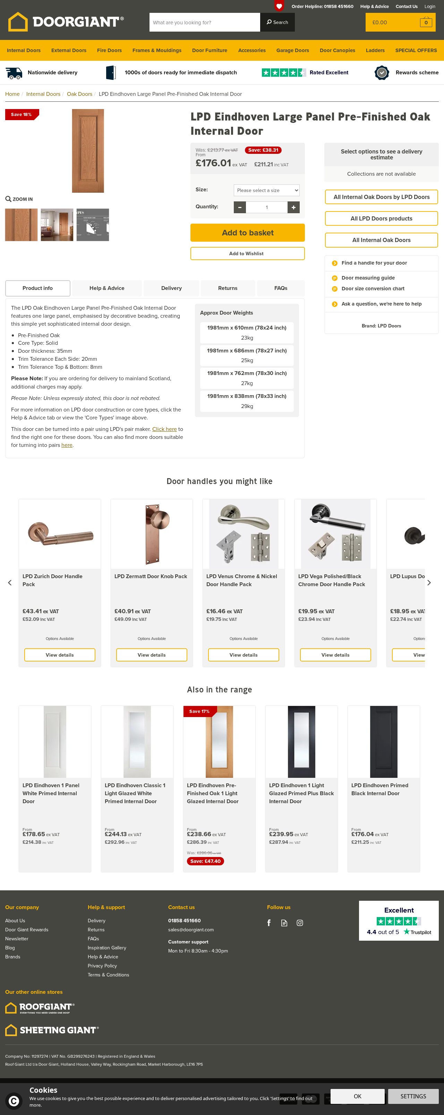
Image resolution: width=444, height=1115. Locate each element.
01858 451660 (184, 920)
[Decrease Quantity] (240, 207)
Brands (12, 956)
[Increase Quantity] (294, 207)
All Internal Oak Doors (381, 240)
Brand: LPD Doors (381, 325)
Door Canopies (337, 50)
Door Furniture (209, 50)
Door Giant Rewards (27, 929)
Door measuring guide (368, 278)
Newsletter (16, 938)
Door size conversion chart (373, 288)
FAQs (281, 288)
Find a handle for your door (374, 263)
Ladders (375, 50)
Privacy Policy (102, 965)
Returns (228, 288)
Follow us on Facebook (268, 922)
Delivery (171, 288)
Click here (164, 429)
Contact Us (407, 6)
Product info (38, 288)
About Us (15, 920)
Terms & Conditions (108, 974)
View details (60, 654)
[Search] (277, 22)
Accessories (252, 50)
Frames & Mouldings (157, 50)
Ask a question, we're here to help (382, 304)
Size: (202, 189)
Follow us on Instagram (300, 922)
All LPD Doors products (381, 218)
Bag (387, 22)
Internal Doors (24, 50)
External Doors (68, 50)
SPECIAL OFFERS (416, 50)
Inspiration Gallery (107, 947)
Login (430, 6)
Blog (10, 947)
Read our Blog (284, 922)
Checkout (422, 22)
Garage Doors (292, 50)
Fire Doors (109, 50)
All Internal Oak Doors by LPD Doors (382, 197)
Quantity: (207, 206)
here (66, 445)
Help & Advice (107, 288)
